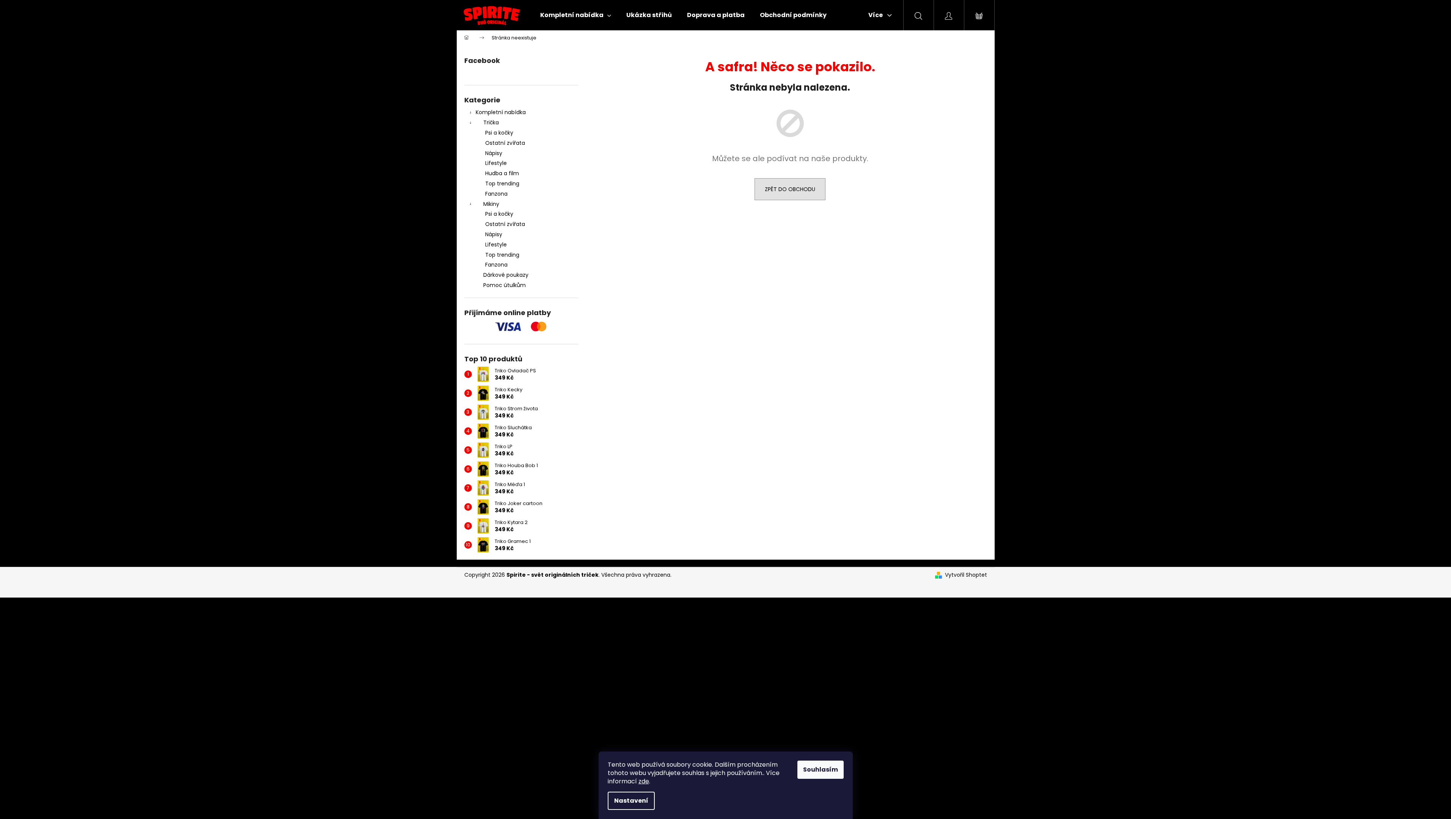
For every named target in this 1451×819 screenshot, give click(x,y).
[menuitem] (576, 15)
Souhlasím (820, 769)
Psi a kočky (499, 132)
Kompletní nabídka (501, 112)
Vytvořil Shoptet (966, 575)
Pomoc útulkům (504, 285)
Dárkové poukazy (505, 275)
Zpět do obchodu (790, 189)
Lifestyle (496, 163)
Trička (491, 122)
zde (643, 781)
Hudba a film (502, 173)
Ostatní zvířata (505, 143)
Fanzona (496, 194)
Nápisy (493, 153)
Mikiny (491, 204)
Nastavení (631, 800)
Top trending (502, 183)
